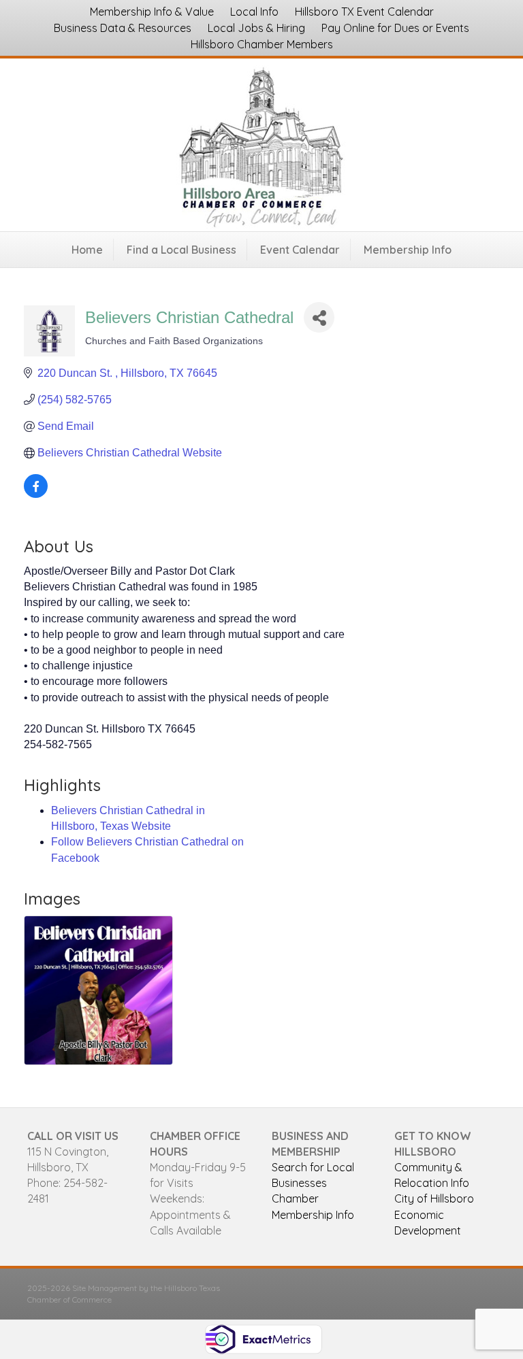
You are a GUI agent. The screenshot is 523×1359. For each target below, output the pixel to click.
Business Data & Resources (122, 28)
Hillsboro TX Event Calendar (364, 11)
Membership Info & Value (152, 11)
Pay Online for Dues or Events (395, 28)
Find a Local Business (181, 249)
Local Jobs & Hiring (256, 28)
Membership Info (407, 249)
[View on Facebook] (36, 494)
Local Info (254, 11)
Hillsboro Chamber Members (262, 44)
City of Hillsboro (434, 1198)
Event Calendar (300, 249)
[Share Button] (319, 317)
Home (87, 249)
